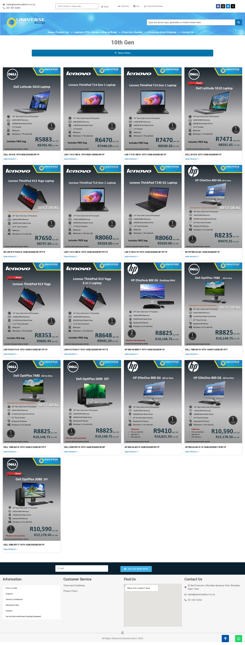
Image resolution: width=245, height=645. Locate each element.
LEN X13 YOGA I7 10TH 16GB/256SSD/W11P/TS (86, 349)
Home (51, 32)
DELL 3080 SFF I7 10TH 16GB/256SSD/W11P (24, 545)
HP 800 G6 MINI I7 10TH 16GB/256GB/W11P (145, 349)
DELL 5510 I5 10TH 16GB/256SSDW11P (203, 154)
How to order (11, 588)
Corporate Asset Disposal (162, 32)
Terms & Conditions (14, 599)
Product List (62, 32)
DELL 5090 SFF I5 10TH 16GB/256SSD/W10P (84, 447)
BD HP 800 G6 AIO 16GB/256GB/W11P (202, 252)
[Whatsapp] (238, 638)
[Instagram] (223, 6)
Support (9, 594)
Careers (9, 611)
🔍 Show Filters (122, 53)
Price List (127, 32)
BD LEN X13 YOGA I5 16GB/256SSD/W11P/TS (24, 252)
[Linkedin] (228, 6)
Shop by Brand (109, 32)
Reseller (138, 32)
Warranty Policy (12, 605)
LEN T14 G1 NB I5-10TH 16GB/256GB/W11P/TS (86, 252)
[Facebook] (218, 6)
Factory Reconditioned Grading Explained (23, 616)
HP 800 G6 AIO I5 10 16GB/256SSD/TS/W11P (205, 447)
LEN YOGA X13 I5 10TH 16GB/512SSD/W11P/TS (25, 349)
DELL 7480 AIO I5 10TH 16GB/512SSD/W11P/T (206, 349)
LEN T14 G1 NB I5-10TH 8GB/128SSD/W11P (84, 154)
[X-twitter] (233, 6)
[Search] (238, 22)
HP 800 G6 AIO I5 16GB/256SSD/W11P (142, 447)
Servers (95, 32)
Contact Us (188, 32)
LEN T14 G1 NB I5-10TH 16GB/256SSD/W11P (145, 154)
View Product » (11, 159)
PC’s (87, 32)
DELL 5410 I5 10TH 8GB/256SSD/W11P (21, 154)
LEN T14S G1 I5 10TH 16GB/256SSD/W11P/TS (146, 252)
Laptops (78, 32)
